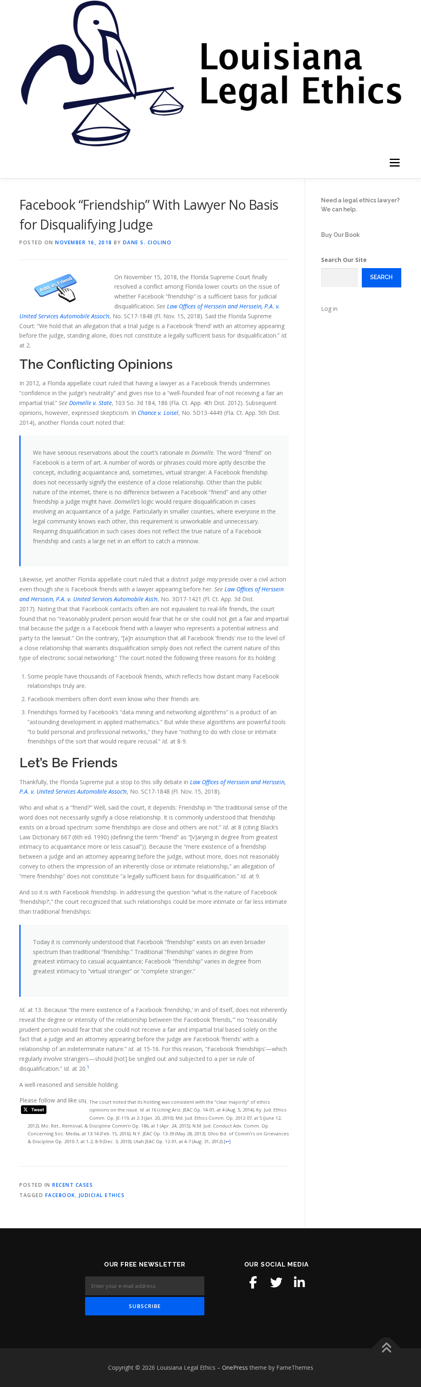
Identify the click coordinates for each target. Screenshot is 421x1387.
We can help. (339, 209)
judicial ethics (102, 1195)
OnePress (235, 1367)
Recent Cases (72, 1184)
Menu (394, 163)
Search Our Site (344, 260)
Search (381, 277)
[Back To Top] (386, 1348)
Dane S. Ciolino (147, 242)
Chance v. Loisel (158, 413)
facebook (60, 1195)
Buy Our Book (340, 235)
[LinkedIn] (299, 1282)
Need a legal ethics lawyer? (360, 200)
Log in (329, 309)
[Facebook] (253, 1282)
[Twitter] (276, 1282)
